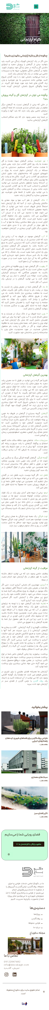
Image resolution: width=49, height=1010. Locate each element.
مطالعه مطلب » (43, 744)
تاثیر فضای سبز (41, 813)
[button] (36, 6)
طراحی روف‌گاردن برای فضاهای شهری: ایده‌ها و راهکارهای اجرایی (26, 740)
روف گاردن (38, 681)
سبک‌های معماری (39, 777)
